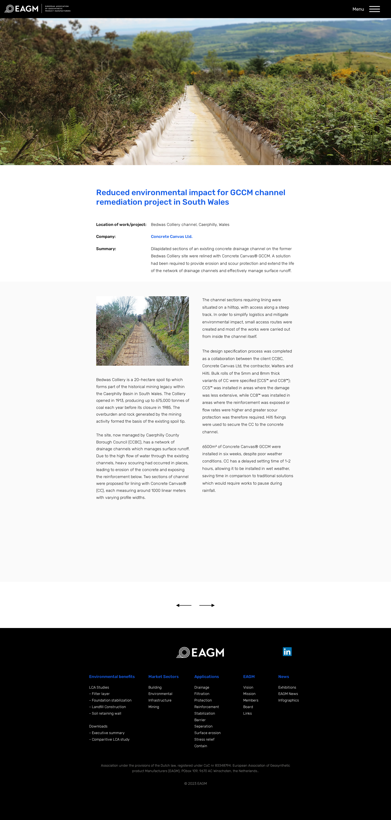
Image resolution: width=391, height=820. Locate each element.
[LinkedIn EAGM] (287, 651)
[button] (374, 9)
